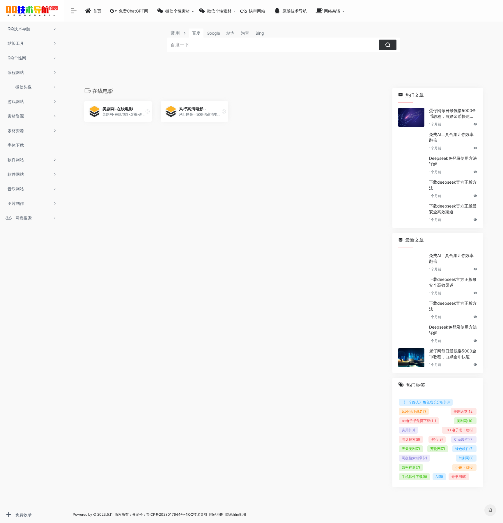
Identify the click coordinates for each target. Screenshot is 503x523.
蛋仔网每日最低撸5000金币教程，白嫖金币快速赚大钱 (452, 113)
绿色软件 (464, 448)
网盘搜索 (411, 439)
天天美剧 (411, 448)
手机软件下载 (414, 476)
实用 (408, 430)
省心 (437, 439)
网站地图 (217, 514)
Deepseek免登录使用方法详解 (453, 161)
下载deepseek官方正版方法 (453, 185)
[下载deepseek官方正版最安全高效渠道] (411, 212)
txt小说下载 (414, 411)
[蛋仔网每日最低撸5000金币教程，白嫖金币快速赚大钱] (411, 117)
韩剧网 (466, 458)
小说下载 (464, 467)
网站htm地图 (236, 514)
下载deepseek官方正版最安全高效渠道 (453, 208)
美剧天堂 (464, 411)
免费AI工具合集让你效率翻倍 (451, 137)
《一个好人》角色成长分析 (426, 402)
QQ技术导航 (197, 514)
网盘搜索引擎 (414, 458)
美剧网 (465, 421)
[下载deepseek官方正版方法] (411, 188)
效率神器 (411, 467)
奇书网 (458, 476)
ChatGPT (464, 439)
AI (439, 476)
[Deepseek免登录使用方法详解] (411, 165)
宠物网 (437, 448)
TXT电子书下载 (459, 430)
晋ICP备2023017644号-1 (166, 514)
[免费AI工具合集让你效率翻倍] (411, 141)
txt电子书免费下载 (419, 421)
